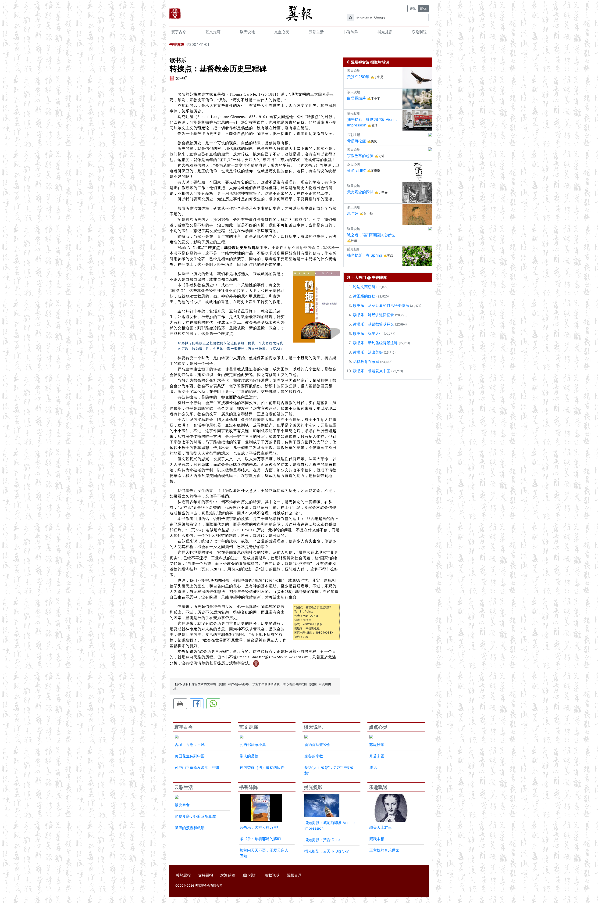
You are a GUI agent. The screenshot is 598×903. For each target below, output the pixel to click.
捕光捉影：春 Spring (364, 255)
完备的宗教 (313, 756)
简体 (423, 9)
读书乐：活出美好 (368, 352)
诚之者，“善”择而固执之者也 (371, 235)
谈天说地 (247, 31)
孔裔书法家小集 (253, 744)
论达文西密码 (364, 286)
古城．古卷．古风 (190, 744)
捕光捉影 (384, 31)
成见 (373, 767)
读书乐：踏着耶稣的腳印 (260, 838)
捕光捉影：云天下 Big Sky (326, 851)
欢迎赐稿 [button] (227, 875)
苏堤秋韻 (376, 744)
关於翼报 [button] (183, 875)
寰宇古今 (178, 31)
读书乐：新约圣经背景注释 (375, 342)
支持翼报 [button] (205, 875)
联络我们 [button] (249, 875)
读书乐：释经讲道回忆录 (373, 314)
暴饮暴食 (182, 805)
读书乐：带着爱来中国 (371, 371)
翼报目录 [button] (294, 875)
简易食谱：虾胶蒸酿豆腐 (195, 816)
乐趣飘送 (419, 31)
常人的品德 (249, 756)
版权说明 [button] (272, 875)
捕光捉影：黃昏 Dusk (322, 839)
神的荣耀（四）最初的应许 (262, 767)
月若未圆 (376, 756)
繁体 (412, 9)
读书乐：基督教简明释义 (373, 324)
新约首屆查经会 (317, 744)
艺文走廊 (213, 31)
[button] (180, 703)
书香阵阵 (350, 31)
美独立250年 (358, 76)
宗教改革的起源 (360, 155)
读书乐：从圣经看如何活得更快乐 (381, 305)
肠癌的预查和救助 (190, 827)
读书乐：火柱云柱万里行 (260, 827)
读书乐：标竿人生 (368, 333)
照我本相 (376, 838)
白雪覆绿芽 (356, 98)
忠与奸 (352, 213)
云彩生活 (316, 31)
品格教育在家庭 (366, 361)
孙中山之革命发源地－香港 (197, 767)
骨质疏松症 (356, 141)
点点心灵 (281, 31)
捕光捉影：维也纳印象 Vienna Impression (372, 122)
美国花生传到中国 (190, 756)
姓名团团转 (356, 170)
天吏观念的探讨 (360, 192)
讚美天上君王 (380, 827)
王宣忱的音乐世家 (384, 850)
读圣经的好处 (364, 296)
